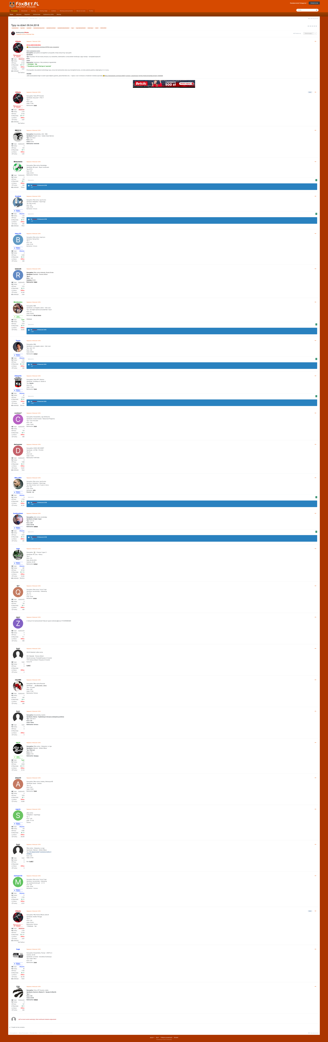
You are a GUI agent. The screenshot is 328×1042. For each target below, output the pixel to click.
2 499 (22, 364)
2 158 (22, 572)
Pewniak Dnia (30, 34)
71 (23, 797)
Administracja (36, 14)
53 (23, 1006)
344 (23, 832)
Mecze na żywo (81, 11)
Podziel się (297, 33)
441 (23, 972)
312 (23, 899)
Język (152, 1037)
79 (23, 150)
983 (23, 399)
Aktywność (24, 11)
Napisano (33, 41)
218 (23, 288)
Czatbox (53, 11)
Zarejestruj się (314, 3)
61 (23, 181)
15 (23, 605)
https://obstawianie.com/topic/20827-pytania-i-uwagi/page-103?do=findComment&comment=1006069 (134, 75)
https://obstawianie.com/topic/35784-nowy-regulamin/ (43, 47)
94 (23, 699)
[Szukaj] (317, 10)
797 (23, 219)
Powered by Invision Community (164, 1039)
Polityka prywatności (166, 1037)
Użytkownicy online (48, 14)
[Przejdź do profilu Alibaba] (13, 33)
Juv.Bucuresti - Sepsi (41, 685)
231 (23, 464)
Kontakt (176, 1037)
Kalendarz (18, 14)
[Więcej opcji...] (315, 41)
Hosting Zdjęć (43, 11)
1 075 (22, 766)
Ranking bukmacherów (66, 11)
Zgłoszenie (31, 180)
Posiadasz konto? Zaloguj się (298, 3)
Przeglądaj (14, 11)
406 (23, 536)
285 (23, 257)
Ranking (59, 14)
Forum (11, 14)
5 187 (22, 65)
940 (23, 325)
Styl (157, 1037)
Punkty (91, 11)
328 (23, 501)
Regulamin (27, 14)
